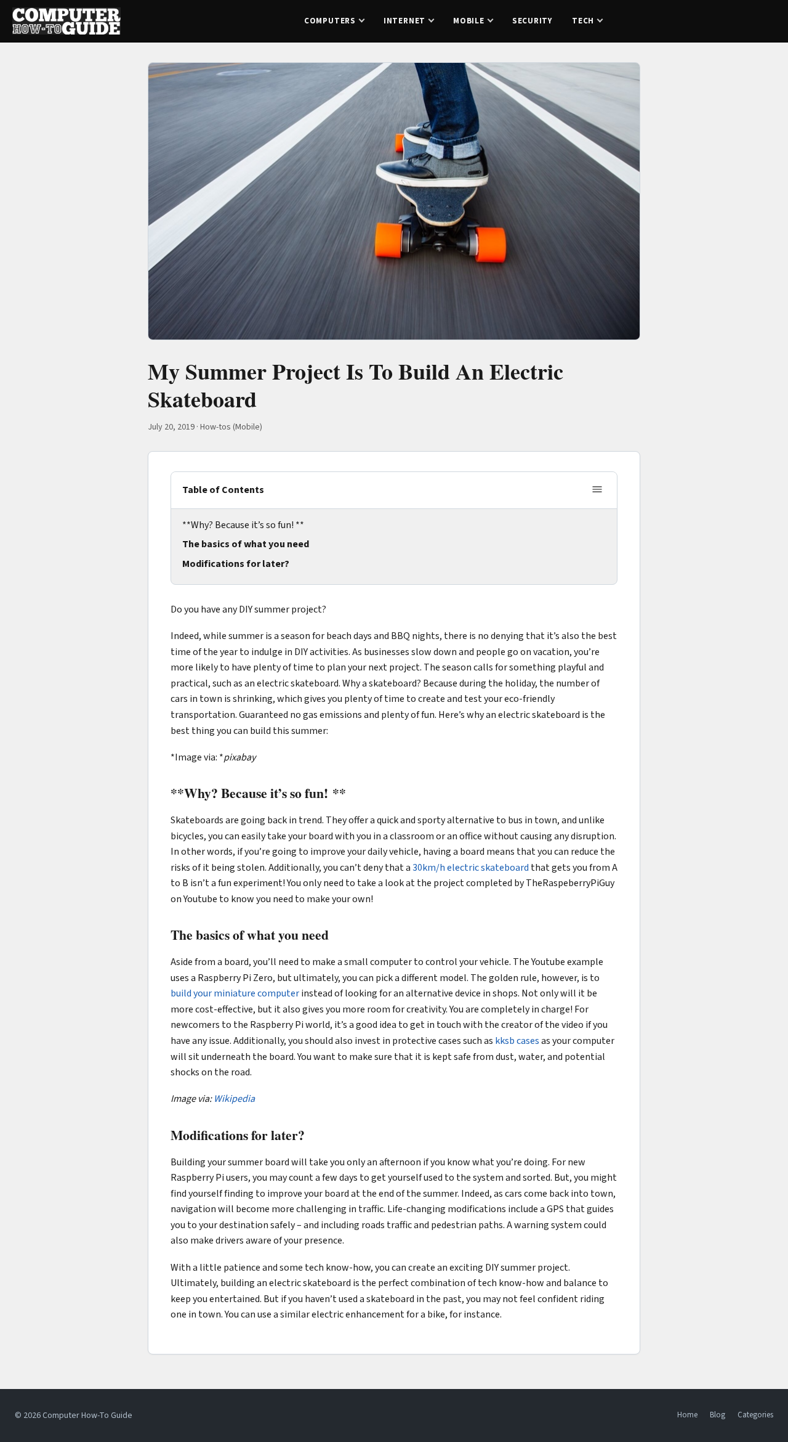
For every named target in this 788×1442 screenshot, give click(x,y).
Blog (717, 1414)
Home (687, 1414)
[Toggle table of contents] (597, 490)
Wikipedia (234, 1099)
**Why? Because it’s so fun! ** (243, 525)
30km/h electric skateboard (470, 867)
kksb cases (517, 1041)
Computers (330, 20)
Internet (404, 20)
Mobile (468, 20)
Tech (583, 20)
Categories (755, 1414)
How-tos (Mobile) (231, 427)
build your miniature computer (235, 993)
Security (532, 20)
